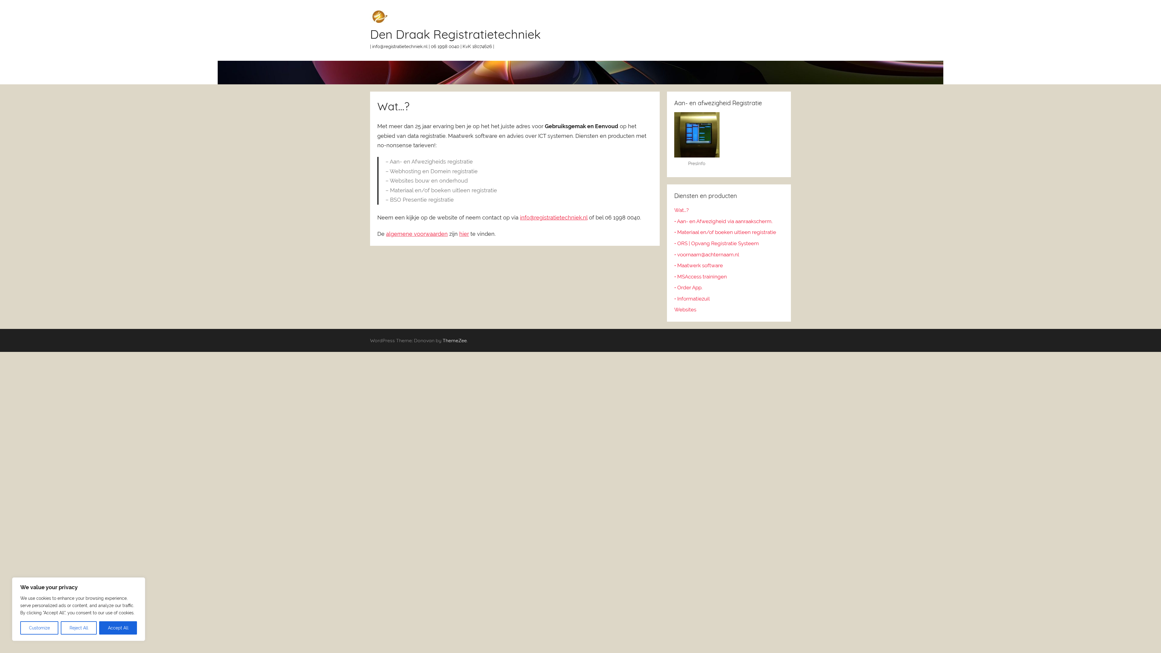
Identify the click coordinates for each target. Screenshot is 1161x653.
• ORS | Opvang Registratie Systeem (716, 243)
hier (464, 234)
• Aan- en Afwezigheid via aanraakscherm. (723, 221)
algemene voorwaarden (417, 234)
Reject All (79, 627)
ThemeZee (455, 340)
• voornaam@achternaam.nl (706, 255)
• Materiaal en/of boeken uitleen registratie (725, 232)
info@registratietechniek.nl (553, 217)
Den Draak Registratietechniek (455, 34)
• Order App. (688, 287)
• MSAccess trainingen (700, 277)
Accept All (118, 627)
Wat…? (681, 210)
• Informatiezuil (692, 299)
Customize (39, 627)
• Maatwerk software (698, 265)
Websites (685, 310)
